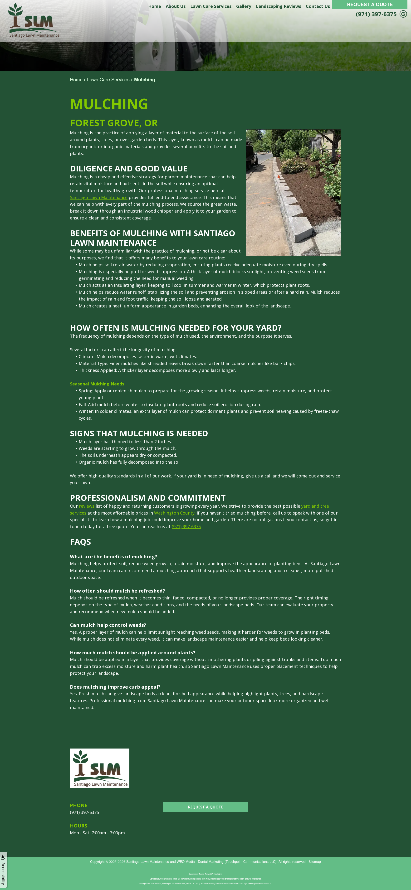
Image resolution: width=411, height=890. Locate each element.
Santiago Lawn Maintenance (98, 197)
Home (154, 6)
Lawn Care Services (210, 6)
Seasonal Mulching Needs (97, 384)
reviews (86, 506)
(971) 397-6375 (376, 14)
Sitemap (314, 861)
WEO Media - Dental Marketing (200, 861)
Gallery (243, 6)
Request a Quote (205, 807)
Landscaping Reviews (278, 6)
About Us (176, 6)
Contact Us (318, 6)
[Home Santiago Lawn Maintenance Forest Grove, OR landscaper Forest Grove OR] (33, 20)
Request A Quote (370, 4)
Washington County (174, 513)
